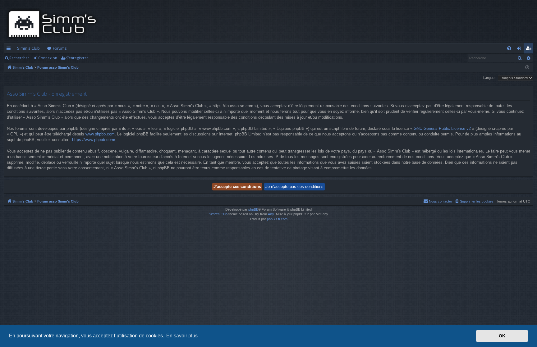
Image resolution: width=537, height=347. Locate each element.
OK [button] (502, 335)
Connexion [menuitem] (520, 49)
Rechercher (19, 58)
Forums (60, 48)
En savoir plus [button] (182, 335)
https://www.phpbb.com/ (93, 139)
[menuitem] (509, 48)
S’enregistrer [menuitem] (529, 49)
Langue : (489, 78)
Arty (271, 214)
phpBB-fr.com (277, 219)
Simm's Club (28, 48)
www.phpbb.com (100, 134)
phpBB (253, 209)
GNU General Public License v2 (442, 128)
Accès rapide (9, 49)
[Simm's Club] (54, 24)
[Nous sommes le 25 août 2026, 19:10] (527, 67)
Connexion (47, 58)
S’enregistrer (77, 58)
